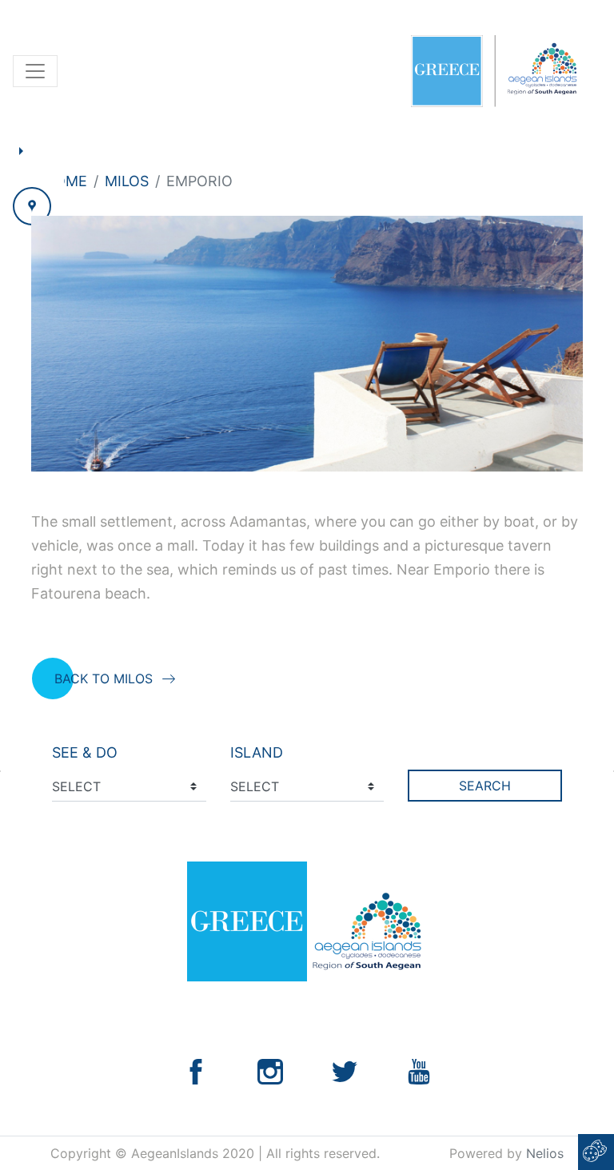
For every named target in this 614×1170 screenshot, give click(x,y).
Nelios (545, 1153)
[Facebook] (196, 1069)
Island (256, 752)
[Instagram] (270, 1069)
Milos (127, 181)
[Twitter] (344, 1069)
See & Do (85, 752)
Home (65, 181)
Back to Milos (103, 678)
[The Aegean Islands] (493, 71)
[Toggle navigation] (35, 71)
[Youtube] (419, 1069)
